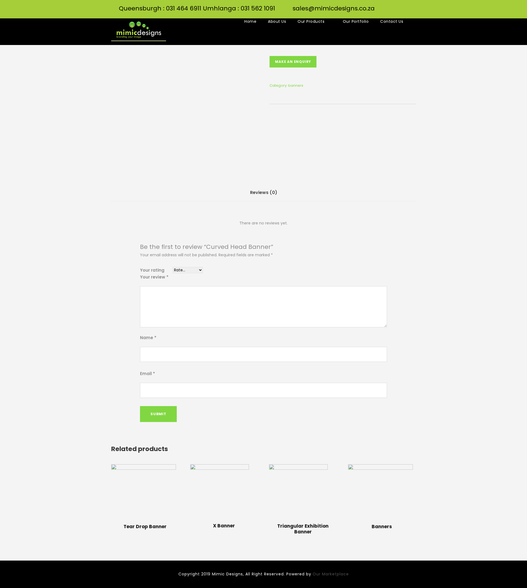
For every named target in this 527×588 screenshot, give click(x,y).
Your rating (152, 270)
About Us (277, 21)
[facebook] (390, 14)
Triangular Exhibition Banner (303, 529)
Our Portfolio (356, 21)
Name (148, 338)
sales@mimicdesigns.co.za (334, 8)
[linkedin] (413, 14)
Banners (382, 526)
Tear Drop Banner (145, 526)
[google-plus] (402, 14)
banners (295, 85)
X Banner (224, 525)
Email (147, 373)
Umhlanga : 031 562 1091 (239, 8)
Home (250, 21)
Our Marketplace (331, 574)
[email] (379, 14)
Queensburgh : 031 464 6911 (160, 8)
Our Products (311, 21)
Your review (154, 277)
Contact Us (391, 21)
